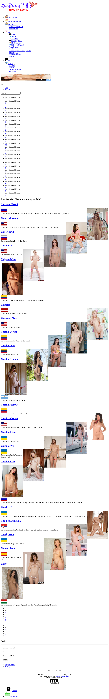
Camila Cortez (9, 331)
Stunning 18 (13, 53)
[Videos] (14, 64)
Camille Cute (8, 461)
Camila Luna (8, 345)
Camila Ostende (9, 359)
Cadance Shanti (9, 204)
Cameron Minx (9, 318)
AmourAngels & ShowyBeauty (20, 51)
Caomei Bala (8, 548)
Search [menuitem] (7, 90)
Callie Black (7, 245)
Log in (5, 659)
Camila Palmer (9, 404)
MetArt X (12, 56)
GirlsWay (12, 71)
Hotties (11, 49)
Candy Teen (7, 534)
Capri (4, 563)
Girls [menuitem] (6, 88)
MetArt (11, 68)
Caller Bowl (7, 231)
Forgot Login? (10, 665)
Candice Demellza (11, 520)
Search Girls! (13, 29)
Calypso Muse (8, 259)
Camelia (5, 304)
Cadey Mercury (9, 218)
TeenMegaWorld (15, 69)
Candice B (6, 507)
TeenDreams (13, 47)
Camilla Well (8, 445)
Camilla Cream (9, 418)
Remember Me (8, 656)
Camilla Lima (8, 432)
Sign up (7, 667)
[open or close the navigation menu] (2, 84)
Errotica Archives (15, 55)
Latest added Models (16, 27)
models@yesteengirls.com (62, 676)
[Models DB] (17, 25)
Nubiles (12, 66)
